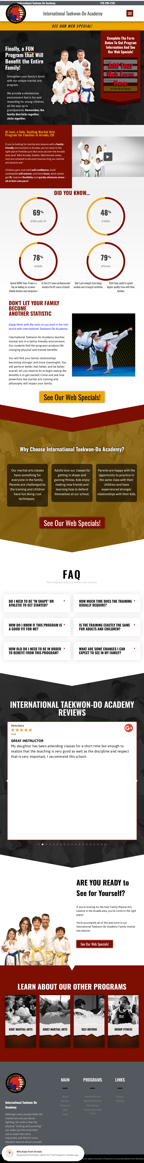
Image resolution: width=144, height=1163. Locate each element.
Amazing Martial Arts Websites (129, 1159)
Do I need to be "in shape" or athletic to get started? (31, 603)
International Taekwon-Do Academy (73, 13)
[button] (129, 13)
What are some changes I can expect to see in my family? (102, 650)
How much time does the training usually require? (105, 603)
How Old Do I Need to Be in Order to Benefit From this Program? (35, 650)
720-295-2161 (107, 3)
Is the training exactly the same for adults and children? (104, 626)
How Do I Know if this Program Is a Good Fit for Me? (35, 626)
